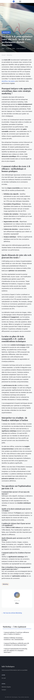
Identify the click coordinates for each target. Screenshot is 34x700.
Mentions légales (6, 687)
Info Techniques (8, 666)
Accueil (3, 55)
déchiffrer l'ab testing (8, 81)
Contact (4, 689)
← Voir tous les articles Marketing (12, 613)
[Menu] (20, 1)
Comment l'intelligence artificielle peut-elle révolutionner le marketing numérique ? (16, 644)
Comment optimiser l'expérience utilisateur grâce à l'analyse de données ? (16, 633)
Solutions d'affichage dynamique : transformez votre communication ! (14, 638)
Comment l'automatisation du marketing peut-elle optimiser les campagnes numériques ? (15, 650)
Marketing (6, 32)
